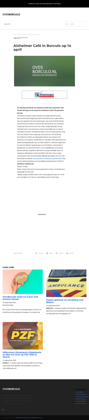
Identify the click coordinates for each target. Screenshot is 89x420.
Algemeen (19, 34)
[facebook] (3, 409)
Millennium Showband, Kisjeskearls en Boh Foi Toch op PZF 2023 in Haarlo (22, 354)
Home (14, 34)
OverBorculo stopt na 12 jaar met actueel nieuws (20, 298)
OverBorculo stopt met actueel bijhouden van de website (44, 3)
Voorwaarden (81, 401)
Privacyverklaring (82, 397)
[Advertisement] (42, 194)
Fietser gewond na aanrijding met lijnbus (64, 301)
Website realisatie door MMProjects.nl (29, 418)
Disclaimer (80, 392)
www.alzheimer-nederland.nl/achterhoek (47, 158)
